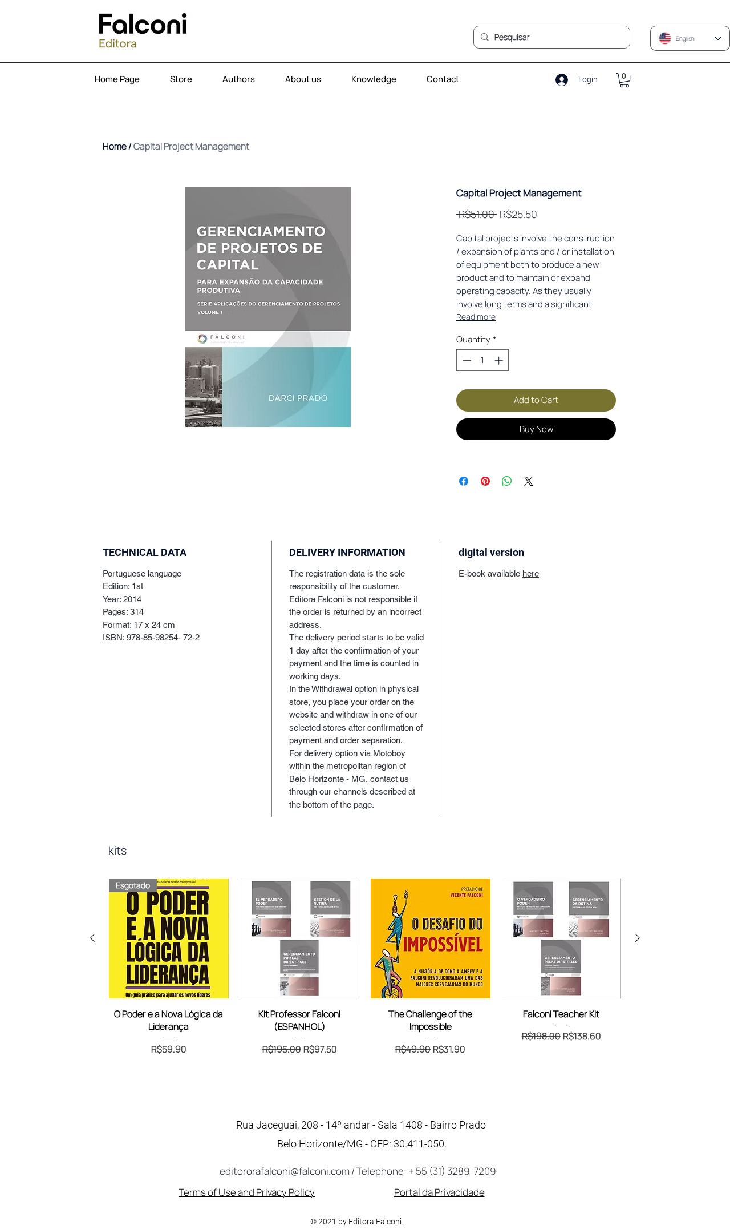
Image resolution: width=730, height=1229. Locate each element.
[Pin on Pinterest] (485, 481)
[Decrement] (465, 360)
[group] (365, 982)
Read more (476, 316)
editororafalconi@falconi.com (285, 1171)
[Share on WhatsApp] (507, 481)
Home (115, 146)
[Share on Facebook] (464, 481)
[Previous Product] (92, 938)
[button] (379, 79)
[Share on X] (529, 481)
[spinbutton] (482, 360)
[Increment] (500, 360)
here (530, 573)
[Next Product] (637, 938)
